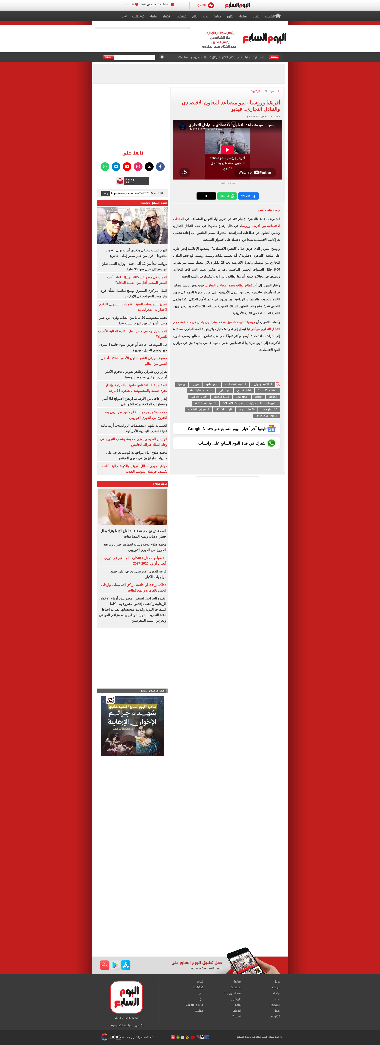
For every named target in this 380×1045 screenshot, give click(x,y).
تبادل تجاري (244, 390)
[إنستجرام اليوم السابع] (138, 166)
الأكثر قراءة (160, 483)
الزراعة (258, 397)
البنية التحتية (221, 397)
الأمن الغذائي (199, 397)
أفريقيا (196, 384)
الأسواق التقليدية (198, 409)
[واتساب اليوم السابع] (105, 166)
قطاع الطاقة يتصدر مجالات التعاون (229, 285)
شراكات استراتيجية (201, 390)
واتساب (224, 196)
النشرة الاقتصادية (235, 384)
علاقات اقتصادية (267, 390)
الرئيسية (274, 91)
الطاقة (273, 397)
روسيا (181, 384)
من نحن (139, 1025)
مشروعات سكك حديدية (263, 403)
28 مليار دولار (269, 409)
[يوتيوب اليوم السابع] (127, 166)
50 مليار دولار (247, 409)
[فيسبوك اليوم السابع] (160, 166)
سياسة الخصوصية (121, 1025)
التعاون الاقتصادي (266, 416)
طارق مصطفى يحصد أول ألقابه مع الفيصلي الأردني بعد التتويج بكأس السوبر (221, 57)
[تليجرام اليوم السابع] (116, 166)
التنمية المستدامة (205, 403)
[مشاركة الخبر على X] (206, 196)
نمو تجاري (224, 390)
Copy (105, 193)
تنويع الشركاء (224, 409)
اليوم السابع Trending (153, 202)
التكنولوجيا (242, 397)
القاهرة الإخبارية (262, 384)
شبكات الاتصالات (233, 403)
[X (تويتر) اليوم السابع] (149, 166)
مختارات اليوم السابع (152, 691)
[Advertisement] (190, 915)
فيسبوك (245, 196)
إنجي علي (212, 384)
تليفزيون (255, 91)
